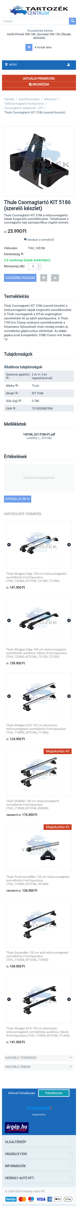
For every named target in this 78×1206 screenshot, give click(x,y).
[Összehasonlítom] (55, 277)
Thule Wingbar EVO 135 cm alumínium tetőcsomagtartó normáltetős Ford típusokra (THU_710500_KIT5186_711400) (36, 728)
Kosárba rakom (20, 278)
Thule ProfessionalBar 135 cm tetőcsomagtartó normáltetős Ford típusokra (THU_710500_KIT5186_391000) (38, 880)
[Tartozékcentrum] (39, 10)
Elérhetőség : (14, 254)
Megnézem (40, 84)
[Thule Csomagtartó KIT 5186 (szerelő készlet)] (39, 161)
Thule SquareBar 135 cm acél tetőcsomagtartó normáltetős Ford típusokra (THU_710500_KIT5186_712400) (37, 956)
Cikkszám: (11, 248)
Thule (35, 385)
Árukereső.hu (39, 1114)
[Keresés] (72, 21)
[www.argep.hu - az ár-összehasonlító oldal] (17, 1127)
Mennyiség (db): (14, 266)
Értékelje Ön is (18, 499)
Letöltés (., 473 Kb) (39, 438)
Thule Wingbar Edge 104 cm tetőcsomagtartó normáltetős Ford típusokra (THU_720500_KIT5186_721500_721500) (36, 577)
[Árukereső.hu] (39, 1109)
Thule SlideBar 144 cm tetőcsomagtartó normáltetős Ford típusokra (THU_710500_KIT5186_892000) (32, 804)
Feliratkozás (53, 1093)
